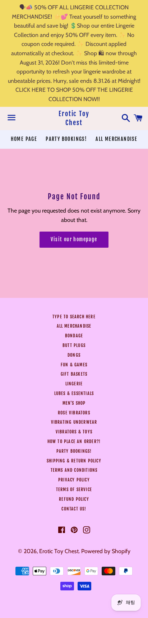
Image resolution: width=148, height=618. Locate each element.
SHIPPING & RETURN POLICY (74, 461)
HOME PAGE (24, 139)
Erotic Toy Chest (74, 118)
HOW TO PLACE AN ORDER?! (74, 441)
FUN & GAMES (74, 364)
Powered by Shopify (105, 551)
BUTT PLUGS (74, 345)
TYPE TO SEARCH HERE (74, 316)
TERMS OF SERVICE (74, 489)
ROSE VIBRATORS (74, 412)
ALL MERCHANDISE (116, 139)
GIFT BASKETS (74, 374)
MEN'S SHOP (74, 403)
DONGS (74, 355)
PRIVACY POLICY (74, 479)
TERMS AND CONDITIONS (74, 470)
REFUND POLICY (74, 499)
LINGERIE (74, 383)
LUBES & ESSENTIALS (74, 393)
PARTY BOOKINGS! (66, 139)
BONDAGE (74, 335)
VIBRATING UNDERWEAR (74, 422)
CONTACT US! (73, 509)
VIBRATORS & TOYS (74, 431)
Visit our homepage (74, 239)
